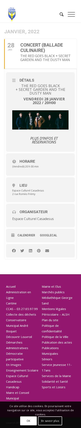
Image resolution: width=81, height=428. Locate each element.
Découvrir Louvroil (19, 337)
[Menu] (69, 14)
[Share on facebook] (13, 250)
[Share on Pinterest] (38, 250)
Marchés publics (53, 292)
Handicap (12, 387)
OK (28, 421)
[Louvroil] (33, 14)
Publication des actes (57, 342)
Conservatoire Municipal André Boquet (17, 325)
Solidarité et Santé (55, 381)
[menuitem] (59, 14)
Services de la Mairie (56, 376)
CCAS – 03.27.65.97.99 (22, 309)
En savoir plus (50, 421)
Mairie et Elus (51, 286)
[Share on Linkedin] (30, 250)
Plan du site (50, 320)
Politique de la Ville (55, 337)
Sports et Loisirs (53, 387)
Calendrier (26, 235)
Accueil (11, 286)
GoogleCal (48, 235)
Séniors (47, 359)
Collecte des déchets (21, 314)
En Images (13, 365)
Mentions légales (54, 309)
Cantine (11, 303)
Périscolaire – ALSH (56, 314)
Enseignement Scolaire (22, 370)
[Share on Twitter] (22, 250)
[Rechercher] (59, 14)
